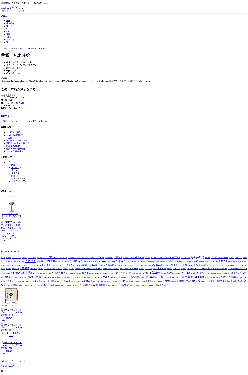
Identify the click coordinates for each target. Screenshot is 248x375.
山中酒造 (65, 269)
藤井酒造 (147, 281)
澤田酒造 (113, 277)
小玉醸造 (47, 269)
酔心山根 (7, 285)
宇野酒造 (150, 265)
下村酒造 (118, 257)
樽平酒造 (214, 273)
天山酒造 (109, 265)
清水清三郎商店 (61, 277)
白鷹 (183, 277)
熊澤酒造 (125, 277)
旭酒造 (211, 268)
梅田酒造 (163, 273)
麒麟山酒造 (152, 285)
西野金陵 (175, 281)
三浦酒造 (85, 258)
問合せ (9, 42)
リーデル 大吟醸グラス (10, 214)
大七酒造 (29, 265)
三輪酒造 (92, 258)
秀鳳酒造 (28, 281)
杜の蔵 (64, 273)
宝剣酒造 (173, 265)
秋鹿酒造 (36, 281)
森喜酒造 (170, 273)
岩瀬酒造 (126, 269)
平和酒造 (148, 269)
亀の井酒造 (197, 257)
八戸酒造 (30, 261)
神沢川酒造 (240, 277)
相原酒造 (208, 277)
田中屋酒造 (151, 277)
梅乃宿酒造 (152, 273)
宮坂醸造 (182, 265)
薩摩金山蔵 (138, 281)
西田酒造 (168, 281)
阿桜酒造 (64, 285)
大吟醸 (9, 37)
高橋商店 (123, 284)
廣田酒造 (161, 268)
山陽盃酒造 (107, 269)
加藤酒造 (129, 261)
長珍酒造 (40, 285)
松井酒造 (92, 273)
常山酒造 (141, 269)
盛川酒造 (199, 277)
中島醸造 (147, 258)
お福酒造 (8, 258)
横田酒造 (207, 273)
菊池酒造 (132, 281)
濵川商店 (119, 277)
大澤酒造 (68, 265)
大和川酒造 (45, 265)
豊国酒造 (182, 281)
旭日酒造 (204, 269)
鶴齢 (3, 353)
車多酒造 (210, 281)
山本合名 (99, 269)
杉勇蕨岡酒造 (47, 273)
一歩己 (9, 138)
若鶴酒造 (110, 281)
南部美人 (170, 261)
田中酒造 (161, 277)
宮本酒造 (209, 265)
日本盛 (197, 269)
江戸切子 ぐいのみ (8, 236)
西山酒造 (161, 281)
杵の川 (85, 273)
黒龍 (165, 285)
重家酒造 (21, 285)
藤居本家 (155, 281)
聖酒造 (79, 281)
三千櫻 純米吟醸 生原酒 (17, 140)
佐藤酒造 (15, 261)
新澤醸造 (183, 269)
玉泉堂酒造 (135, 277)
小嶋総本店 (15, 269)
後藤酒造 (169, 269)
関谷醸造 (57, 285)
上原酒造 (99, 257)
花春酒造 (103, 281)
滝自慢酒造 (96, 277)
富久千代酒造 (217, 265)
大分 (13, 103)
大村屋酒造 (54, 265)
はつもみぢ (16, 258)
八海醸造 (41, 261)
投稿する (10, 40)
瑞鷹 (142, 277)
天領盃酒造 (118, 265)
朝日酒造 (15, 273)
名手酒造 (215, 261)
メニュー (5, 16)
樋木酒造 (198, 273)
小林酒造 (33, 269)
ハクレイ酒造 (32, 258)
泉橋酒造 (39, 277)
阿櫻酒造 (70, 285)
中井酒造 (132, 258)
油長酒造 (31, 277)
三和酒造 (78, 258)
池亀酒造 (8, 277)
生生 (8, 31)
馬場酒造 (109, 285)
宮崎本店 (202, 265)
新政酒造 (176, 269)
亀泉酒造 (207, 258)
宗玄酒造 (165, 265)
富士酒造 (232, 265)
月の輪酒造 (6, 273)
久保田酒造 (174, 257)
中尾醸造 (139, 257)
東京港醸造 (71, 273)
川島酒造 (133, 268)
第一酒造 (51, 281)
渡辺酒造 (76, 277)
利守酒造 (85, 261)
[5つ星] (10, 95)
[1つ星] (2, 95)
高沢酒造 (132, 285)
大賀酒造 (84, 265)
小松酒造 (10, 105)
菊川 (127, 281)
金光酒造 (33, 285)
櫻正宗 (219, 273)
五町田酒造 (216, 257)
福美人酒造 (21, 281)
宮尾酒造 (192, 265)
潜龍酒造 (105, 277)
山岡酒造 (78, 269)
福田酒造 (14, 281)
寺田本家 (8, 269)
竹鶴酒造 (44, 281)
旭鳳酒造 (218, 269)
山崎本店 (84, 269)
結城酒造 (73, 281)
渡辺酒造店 (82, 277)
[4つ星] (8, 95)
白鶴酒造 (177, 277)
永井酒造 (225, 273)
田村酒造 (168, 277)
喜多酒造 (239, 261)
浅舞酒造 (53, 277)
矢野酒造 (222, 277)
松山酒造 (110, 273)
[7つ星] (14, 95)
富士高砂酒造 (240, 265)
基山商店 (15, 265)
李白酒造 (56, 273)
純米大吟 (10, 26)
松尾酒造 (98, 273)
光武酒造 (21, 261)
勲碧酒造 (136, 261)
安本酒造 (157, 265)
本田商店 (28, 273)
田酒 (3, 321)
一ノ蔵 (48, 257)
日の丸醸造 (190, 269)
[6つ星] (12, 95)
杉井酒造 (39, 273)
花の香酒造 (96, 281)
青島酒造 (76, 285)
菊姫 (122, 280)
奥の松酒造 (143, 265)
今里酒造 (238, 258)
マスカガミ (40, 258)
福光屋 (8, 281)
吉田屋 (185, 261)
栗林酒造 (142, 273)
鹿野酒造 (145, 285)
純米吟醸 (10, 23)
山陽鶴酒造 (115, 269)
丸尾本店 (154, 258)
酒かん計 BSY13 (16, 251)
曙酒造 (238, 269)
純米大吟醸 (16, 181)
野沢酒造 (27, 285)
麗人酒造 (159, 285)
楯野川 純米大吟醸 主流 (17, 143)
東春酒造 (78, 273)
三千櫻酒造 (71, 258)
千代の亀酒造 (147, 261)
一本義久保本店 (62, 258)
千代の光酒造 (156, 261)
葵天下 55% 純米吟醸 (15, 149)
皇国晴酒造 (189, 277)
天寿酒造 (102, 265)
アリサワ (24, 258)
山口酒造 (71, 269)
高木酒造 (115, 285)
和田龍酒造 (231, 261)
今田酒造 (231, 258)
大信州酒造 (35, 265)
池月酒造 (16, 277)
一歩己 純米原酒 (13, 132)
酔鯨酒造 (14, 285)
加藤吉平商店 (102, 261)
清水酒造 (69, 277)
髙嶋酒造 (139, 285)
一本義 (54, 258)
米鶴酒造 (65, 281)
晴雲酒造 (231, 269)
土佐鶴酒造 (7, 265)
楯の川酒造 (187, 273)
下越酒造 (126, 258)
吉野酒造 (202, 261)
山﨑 (121, 269)
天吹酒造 (95, 265)
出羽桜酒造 (76, 261)
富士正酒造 (225, 265)
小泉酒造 (40, 269)
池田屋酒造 (22, 277)
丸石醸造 (166, 258)
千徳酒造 (164, 261)
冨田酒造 (66, 261)
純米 (8, 21)
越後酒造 (204, 281)
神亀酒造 (231, 277)
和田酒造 (223, 261)
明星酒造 (224, 269)
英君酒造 (116, 281)
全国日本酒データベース (12, 8)
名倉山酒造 (208, 261)
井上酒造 (225, 258)
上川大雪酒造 (109, 258)
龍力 (3, 338)
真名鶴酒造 (214, 277)
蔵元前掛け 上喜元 (8, 305)
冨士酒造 (60, 261)
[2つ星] (4, 95)
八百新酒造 (51, 261)
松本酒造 (118, 273)
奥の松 (137, 265)
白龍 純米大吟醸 (13, 146)
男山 (172, 277)
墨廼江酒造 (21, 265)
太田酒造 (131, 265)
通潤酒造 (218, 281)
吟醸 (8, 34)
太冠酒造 (125, 265)
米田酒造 (58, 281)
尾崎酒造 (53, 269)
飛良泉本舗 (93, 285)
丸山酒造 (160, 258)
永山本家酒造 (233, 273)
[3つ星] (6, 95)
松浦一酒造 (127, 273)
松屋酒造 (104, 273)
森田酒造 (177, 273)
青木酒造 (83, 285)
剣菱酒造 (92, 261)
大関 (89, 265)
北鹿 (141, 261)
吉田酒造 (193, 261)
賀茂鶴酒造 (193, 280)
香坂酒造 (102, 285)
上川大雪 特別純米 (14, 151)
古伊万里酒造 (178, 261)
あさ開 (3, 258)
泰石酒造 (47, 277)
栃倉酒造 (135, 273)
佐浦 (10, 261)
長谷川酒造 (48, 285)
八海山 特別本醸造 (14, 135)
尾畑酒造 (59, 269)
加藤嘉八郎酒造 (116, 261)
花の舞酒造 (87, 281)
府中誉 (155, 269)
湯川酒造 (89, 277)
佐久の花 (6, 261)
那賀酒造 (226, 281)
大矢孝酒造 (76, 265)
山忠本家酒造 (91, 269)
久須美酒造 (185, 258)
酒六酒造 (234, 281)
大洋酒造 (61, 265)
